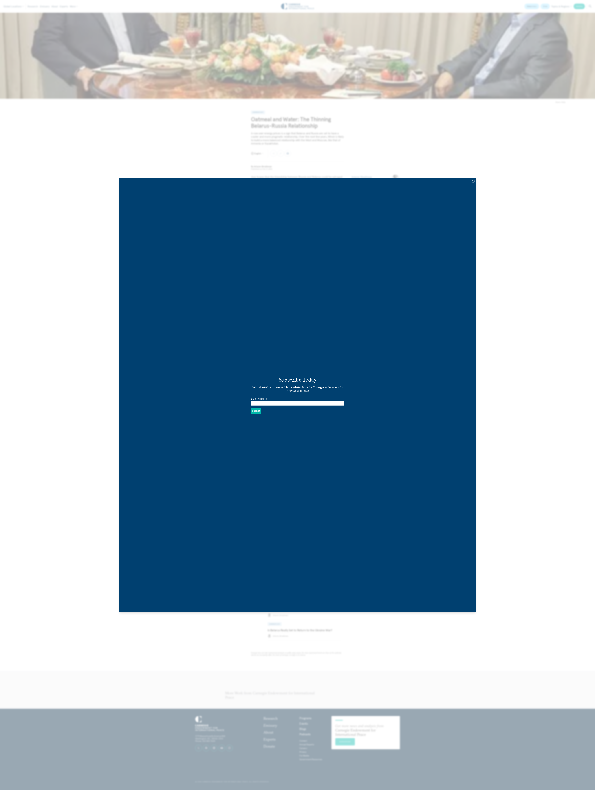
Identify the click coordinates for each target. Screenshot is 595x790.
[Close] (473, 181)
